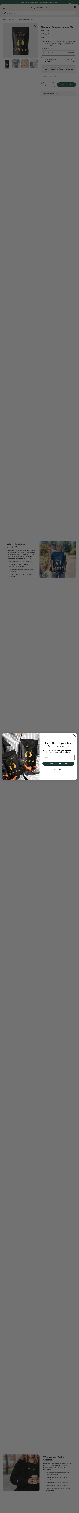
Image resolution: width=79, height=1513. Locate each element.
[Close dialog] (74, 735)
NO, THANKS (58, 769)
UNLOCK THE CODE (58, 763)
